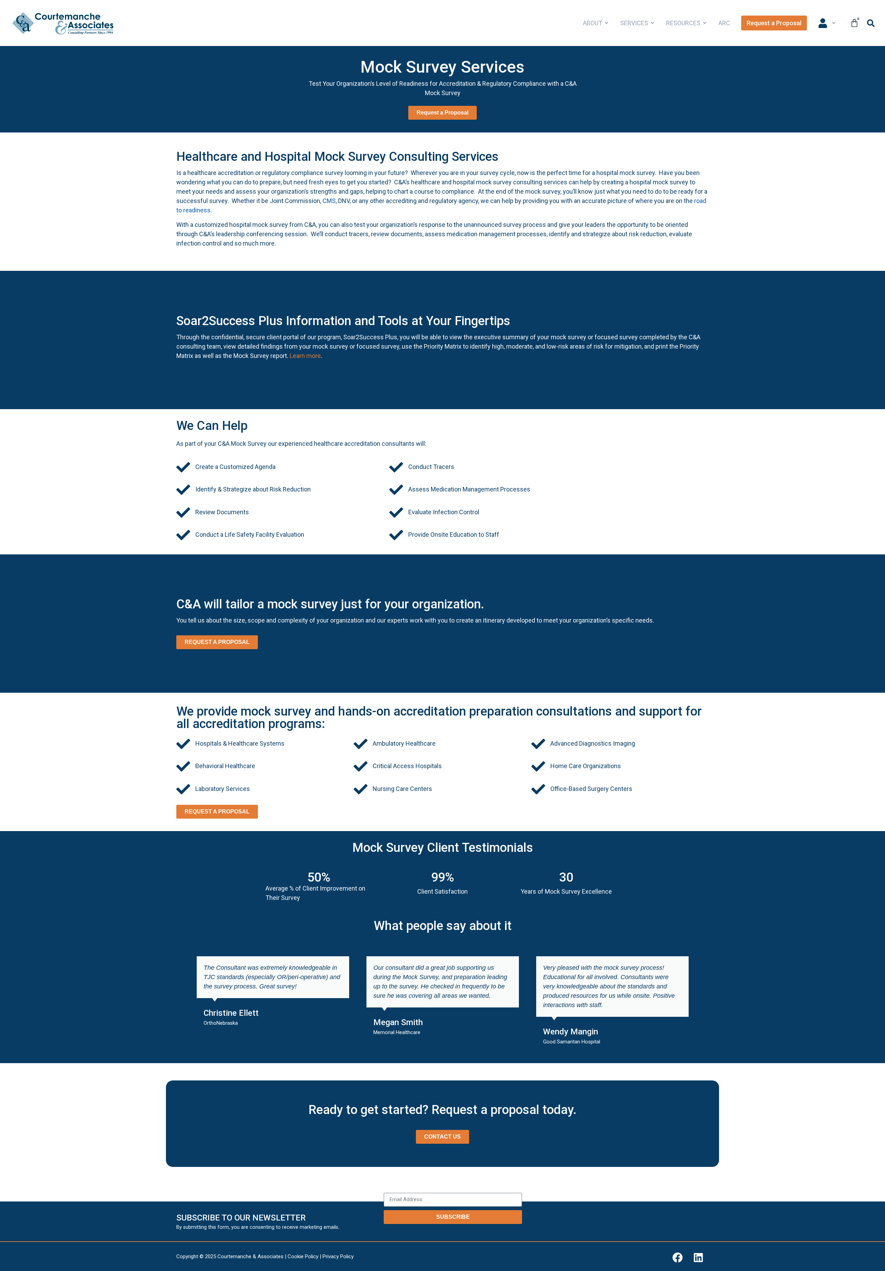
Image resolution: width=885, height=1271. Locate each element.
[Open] (833, 23)
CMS (329, 200)
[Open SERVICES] (652, 23)
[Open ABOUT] (606, 23)
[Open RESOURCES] (704, 23)
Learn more (305, 355)
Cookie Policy (303, 1256)
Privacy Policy (338, 1256)
